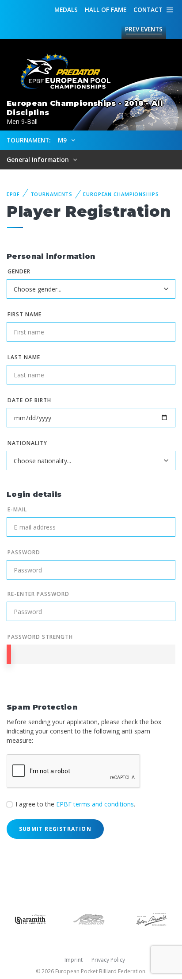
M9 (63, 140)
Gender (19, 271)
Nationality (27, 443)
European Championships (121, 194)
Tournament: (28, 140)
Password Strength (40, 637)
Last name (24, 357)
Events (144, 29)
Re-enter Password (38, 594)
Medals (66, 9)
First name (25, 314)
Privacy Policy (108, 960)
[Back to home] (62, 71)
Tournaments (51, 194)
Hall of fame (105, 9)
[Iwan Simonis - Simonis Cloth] (151, 918)
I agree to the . (75, 804)
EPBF (13, 194)
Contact (148, 9)
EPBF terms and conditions (95, 804)
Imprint (73, 960)
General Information (39, 159)
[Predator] (90, 918)
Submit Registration (55, 829)
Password (24, 552)
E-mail (17, 509)
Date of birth (29, 400)
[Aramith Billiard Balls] (30, 918)
